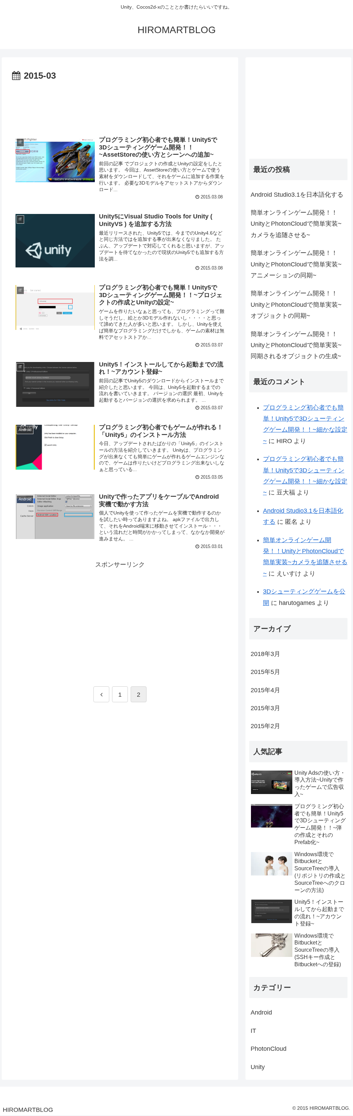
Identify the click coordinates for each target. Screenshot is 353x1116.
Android (261, 1012)
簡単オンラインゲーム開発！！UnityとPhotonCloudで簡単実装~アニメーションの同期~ (296, 264)
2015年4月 (265, 690)
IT (253, 1030)
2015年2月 (265, 726)
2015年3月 (265, 708)
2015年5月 (265, 671)
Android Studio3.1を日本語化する (297, 194)
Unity (258, 1067)
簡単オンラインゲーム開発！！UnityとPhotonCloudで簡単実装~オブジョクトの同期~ (296, 304)
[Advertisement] (120, 104)
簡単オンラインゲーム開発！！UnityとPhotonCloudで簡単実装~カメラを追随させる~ (296, 223)
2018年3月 (265, 653)
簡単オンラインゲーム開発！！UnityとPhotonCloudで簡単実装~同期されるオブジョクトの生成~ (296, 345)
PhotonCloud (268, 1048)
